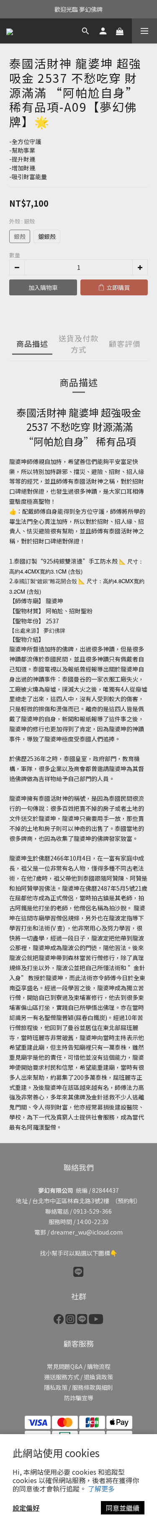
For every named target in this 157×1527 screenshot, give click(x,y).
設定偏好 (26, 1508)
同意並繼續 (122, 1508)
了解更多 (101, 1488)
